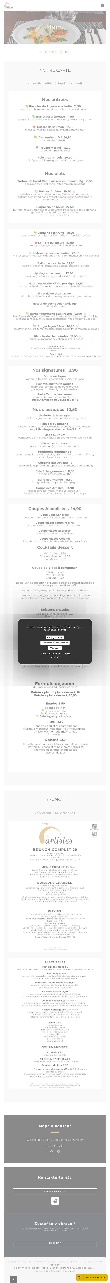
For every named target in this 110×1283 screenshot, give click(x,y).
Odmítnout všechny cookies (55, 643)
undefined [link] (55, 657)
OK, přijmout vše (55, 637)
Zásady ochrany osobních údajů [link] (56, 653)
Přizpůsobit (55, 648)
